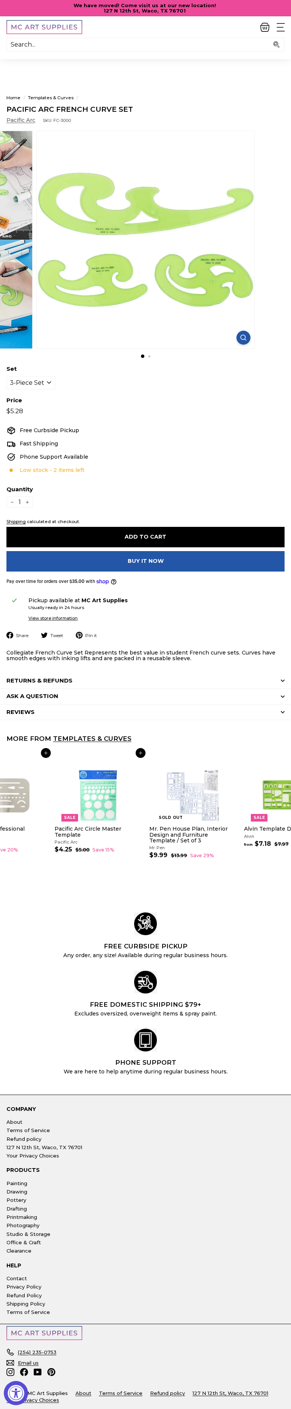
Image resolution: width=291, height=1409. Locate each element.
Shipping (16, 521)
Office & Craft (23, 1242)
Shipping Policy (25, 1304)
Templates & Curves (51, 97)
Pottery (16, 1200)
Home (13, 97)
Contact (16, 1278)
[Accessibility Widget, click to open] (16, 1393)
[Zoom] (243, 338)
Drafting (16, 1209)
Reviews (20, 711)
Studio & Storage (28, 1234)
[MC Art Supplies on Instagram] (10, 1372)
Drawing (16, 1192)
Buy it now (146, 561)
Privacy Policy (23, 1287)
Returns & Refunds (39, 680)
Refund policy (23, 1139)
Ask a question (32, 696)
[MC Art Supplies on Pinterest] (51, 1372)
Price (14, 400)
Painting (16, 1183)
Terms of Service (28, 1130)
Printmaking (21, 1217)
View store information (53, 618)
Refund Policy (24, 1295)
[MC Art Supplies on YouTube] (38, 1372)
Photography (22, 1225)
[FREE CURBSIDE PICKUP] (145, 923)
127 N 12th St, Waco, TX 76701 (44, 1147)
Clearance (18, 1251)
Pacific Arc (20, 120)
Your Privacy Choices (32, 1156)
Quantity (19, 489)
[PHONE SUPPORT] (145, 1040)
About (14, 1122)
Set (11, 369)
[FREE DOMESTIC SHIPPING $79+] (145, 982)
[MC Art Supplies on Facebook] (24, 1372)
